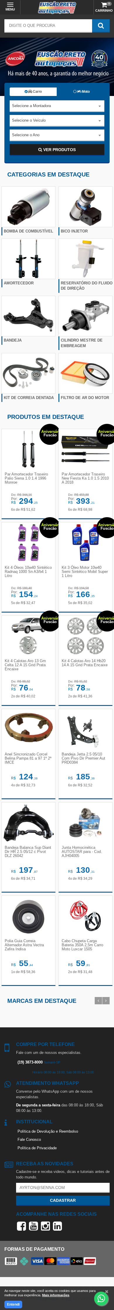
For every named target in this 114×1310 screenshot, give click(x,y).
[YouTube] (33, 1226)
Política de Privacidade (37, 1148)
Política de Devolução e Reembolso (48, 1131)
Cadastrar (63, 1200)
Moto (85, 92)
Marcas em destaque (41, 1001)
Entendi (13, 1304)
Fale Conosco (29, 1139)
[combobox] (57, 106)
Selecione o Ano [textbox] (25, 135)
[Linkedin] (57, 1226)
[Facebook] (21, 1226)
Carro (37, 92)
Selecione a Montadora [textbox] (31, 106)
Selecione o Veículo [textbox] (29, 120)
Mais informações (55, 1295)
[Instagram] (45, 1226)
